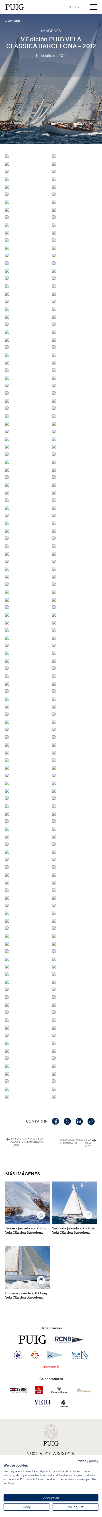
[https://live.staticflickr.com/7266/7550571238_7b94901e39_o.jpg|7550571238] (7, 1096)
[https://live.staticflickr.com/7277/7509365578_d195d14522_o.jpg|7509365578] (54, 920)
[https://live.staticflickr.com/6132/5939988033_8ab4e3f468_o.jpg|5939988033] (7, 561)
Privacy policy (87, 1461)
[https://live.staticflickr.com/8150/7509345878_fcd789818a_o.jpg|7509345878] (54, 668)
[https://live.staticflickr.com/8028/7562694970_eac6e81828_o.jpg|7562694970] (7, 339)
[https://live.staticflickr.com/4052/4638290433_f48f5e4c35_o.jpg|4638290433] (54, 844)
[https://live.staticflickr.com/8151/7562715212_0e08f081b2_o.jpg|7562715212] (7, 293)
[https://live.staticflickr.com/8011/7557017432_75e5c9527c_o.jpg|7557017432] (7, 1065)
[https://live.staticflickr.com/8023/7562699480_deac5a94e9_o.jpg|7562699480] (7, 324)
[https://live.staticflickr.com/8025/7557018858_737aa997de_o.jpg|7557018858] (54, 1042)
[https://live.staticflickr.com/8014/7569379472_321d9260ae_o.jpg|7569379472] (54, 155)
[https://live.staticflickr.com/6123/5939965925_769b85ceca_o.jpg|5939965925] (7, 584)
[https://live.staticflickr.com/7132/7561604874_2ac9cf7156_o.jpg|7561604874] (54, 606)
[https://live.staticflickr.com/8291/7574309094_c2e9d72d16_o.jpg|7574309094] (7, 186)
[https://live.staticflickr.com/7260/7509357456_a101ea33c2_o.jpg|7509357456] (54, 706)
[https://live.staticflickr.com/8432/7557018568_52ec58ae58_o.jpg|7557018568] (54, 1050)
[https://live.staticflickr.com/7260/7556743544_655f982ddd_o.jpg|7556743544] (7, 1042)
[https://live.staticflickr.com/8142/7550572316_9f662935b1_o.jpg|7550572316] (7, 1088)
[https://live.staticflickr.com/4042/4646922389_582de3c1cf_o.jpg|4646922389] (54, 499)
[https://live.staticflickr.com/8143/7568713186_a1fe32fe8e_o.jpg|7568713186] (7, 270)
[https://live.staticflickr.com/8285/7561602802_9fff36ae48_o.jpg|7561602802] (7, 591)
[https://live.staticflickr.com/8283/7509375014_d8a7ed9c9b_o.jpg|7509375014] (54, 966)
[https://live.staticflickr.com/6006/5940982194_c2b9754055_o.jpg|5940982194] (7, 553)
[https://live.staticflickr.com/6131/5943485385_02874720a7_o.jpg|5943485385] (54, 423)
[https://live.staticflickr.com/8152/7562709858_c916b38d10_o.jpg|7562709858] (7, 308)
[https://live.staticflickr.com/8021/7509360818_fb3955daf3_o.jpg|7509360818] (54, 889)
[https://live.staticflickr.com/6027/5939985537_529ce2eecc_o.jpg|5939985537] (54, 561)
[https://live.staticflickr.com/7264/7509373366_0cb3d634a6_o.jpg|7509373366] (54, 958)
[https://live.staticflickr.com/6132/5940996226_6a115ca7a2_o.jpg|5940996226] (7, 461)
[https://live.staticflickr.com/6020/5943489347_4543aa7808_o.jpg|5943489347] (54, 874)
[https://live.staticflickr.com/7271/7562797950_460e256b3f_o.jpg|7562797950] (7, 369)
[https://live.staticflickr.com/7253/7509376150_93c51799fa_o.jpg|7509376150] (54, 973)
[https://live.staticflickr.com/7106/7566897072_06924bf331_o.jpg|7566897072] (54, 400)
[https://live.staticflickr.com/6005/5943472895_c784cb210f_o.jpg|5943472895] (7, 446)
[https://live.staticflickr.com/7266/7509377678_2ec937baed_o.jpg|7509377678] (54, 981)
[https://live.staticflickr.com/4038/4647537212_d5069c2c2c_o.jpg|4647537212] (7, 499)
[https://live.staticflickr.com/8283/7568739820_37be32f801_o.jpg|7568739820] (7, 285)
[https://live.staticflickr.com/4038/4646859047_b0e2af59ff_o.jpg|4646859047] (7, 798)
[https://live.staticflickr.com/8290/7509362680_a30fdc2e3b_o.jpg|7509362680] (7, 905)
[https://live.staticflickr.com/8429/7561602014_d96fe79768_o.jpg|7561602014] (54, 599)
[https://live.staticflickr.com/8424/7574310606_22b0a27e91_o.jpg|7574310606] (54, 178)
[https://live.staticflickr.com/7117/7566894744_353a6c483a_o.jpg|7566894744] (7, 408)
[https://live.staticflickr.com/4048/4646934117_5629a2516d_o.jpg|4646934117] (7, 484)
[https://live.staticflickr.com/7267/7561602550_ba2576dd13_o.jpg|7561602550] (54, 591)
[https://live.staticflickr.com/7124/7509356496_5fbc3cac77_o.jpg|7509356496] (7, 706)
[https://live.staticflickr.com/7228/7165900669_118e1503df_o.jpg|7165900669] (7, 866)
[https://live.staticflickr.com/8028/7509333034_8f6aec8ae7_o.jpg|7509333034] (7, 645)
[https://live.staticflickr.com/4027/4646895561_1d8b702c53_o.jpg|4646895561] (54, 744)
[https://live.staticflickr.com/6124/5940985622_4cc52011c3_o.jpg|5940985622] (54, 469)
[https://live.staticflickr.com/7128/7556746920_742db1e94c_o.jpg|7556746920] (54, 996)
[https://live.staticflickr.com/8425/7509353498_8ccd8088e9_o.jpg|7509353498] (7, 698)
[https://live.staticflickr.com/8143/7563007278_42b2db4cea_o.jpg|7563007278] (54, 354)
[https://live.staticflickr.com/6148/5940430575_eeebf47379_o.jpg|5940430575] (54, 461)
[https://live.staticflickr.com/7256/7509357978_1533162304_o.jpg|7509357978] (7, 714)
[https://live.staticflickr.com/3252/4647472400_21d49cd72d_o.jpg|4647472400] (54, 798)
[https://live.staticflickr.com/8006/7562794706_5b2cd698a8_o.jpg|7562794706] (7, 362)
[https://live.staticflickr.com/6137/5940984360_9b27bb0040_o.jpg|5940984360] (54, 476)
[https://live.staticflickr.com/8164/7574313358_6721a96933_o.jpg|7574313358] (7, 178)
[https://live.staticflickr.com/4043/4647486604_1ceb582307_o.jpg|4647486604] (7, 782)
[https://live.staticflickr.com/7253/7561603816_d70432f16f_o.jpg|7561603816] (54, 415)
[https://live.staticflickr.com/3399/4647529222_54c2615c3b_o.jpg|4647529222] (7, 492)
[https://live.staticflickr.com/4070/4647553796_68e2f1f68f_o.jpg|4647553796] (54, 530)
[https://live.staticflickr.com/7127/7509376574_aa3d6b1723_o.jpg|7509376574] (7, 981)
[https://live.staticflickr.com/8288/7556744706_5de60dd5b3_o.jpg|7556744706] (54, 1027)
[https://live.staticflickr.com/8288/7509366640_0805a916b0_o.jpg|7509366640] (7, 928)
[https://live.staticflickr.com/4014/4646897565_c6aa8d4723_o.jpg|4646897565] (7, 744)
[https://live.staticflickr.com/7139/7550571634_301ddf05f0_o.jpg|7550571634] (54, 1088)
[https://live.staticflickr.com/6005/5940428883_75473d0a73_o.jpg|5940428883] (7, 469)
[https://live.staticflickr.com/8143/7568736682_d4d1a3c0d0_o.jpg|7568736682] (54, 270)
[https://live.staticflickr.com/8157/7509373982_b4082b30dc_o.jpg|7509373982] (7, 966)
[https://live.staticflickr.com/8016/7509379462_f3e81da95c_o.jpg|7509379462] (54, 989)
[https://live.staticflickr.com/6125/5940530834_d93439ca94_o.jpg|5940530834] (7, 568)
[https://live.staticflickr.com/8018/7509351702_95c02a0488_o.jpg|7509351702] (54, 690)
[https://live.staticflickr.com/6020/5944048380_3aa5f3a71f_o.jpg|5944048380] (54, 866)
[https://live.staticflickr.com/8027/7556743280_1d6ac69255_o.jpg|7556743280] (7, 1050)
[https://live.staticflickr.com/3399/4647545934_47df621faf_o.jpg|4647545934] (54, 515)
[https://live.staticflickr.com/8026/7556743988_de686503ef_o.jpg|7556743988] (54, 1035)
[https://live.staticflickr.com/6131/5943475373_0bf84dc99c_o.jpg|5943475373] (54, 438)
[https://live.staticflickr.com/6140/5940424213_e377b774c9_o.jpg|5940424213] (7, 545)
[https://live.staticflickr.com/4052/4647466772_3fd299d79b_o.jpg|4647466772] (54, 805)
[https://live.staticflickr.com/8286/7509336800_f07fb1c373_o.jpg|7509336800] (54, 652)
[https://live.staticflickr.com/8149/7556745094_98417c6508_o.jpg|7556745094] (54, 1019)
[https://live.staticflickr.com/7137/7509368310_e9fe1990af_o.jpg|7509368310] (54, 935)
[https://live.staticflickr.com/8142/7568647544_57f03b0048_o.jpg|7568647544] (54, 224)
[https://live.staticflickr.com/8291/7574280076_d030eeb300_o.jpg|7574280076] (7, 216)
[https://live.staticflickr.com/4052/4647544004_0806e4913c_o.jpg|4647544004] (7, 515)
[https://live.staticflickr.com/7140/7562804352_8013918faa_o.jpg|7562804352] (54, 377)
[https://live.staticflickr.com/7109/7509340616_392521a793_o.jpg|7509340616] (54, 660)
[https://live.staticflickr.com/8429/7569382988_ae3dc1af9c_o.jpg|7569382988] (7, 155)
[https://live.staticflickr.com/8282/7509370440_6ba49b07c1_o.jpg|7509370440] (54, 950)
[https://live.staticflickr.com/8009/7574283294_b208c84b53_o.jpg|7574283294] (7, 209)
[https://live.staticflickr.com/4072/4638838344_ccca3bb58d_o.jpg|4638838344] (54, 859)
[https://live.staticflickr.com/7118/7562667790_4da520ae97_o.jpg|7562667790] (54, 629)
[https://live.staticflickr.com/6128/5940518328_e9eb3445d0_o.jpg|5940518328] (7, 423)
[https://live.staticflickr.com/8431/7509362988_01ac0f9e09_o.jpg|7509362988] (54, 905)
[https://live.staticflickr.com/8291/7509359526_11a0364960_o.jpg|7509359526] (54, 721)
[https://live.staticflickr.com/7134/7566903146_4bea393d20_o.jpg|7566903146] (54, 392)
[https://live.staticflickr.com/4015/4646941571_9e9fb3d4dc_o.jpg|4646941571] (7, 538)
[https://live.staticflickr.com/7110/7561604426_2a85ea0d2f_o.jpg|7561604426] (54, 408)
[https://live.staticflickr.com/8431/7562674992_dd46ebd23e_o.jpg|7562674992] (54, 614)
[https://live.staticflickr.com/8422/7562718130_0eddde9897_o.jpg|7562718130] (54, 285)
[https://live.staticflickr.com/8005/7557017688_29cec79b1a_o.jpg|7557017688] (54, 1058)
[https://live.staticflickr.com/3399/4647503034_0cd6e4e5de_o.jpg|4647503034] (7, 759)
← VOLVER (12, 21)
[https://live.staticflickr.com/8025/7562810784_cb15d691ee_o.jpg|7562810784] (7, 392)
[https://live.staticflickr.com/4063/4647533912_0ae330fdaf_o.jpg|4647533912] (54, 492)
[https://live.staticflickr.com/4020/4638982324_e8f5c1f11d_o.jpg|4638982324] (54, 828)
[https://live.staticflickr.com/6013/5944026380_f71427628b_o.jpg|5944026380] (54, 446)
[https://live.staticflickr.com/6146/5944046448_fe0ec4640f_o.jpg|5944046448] (7, 874)
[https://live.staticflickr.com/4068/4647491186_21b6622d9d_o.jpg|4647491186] (7, 775)
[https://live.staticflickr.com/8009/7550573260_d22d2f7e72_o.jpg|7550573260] (54, 1073)
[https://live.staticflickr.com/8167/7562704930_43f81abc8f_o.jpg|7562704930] (7, 316)
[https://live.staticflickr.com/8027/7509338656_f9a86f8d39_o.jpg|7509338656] (7, 660)
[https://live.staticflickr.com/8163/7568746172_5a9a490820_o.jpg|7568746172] (7, 278)
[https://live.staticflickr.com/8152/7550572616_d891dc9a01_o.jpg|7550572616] (54, 1080)
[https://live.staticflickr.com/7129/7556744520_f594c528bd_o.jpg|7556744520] (7, 1027)
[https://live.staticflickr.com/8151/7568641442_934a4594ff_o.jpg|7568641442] (54, 232)
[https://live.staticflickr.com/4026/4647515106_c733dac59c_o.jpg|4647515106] (54, 736)
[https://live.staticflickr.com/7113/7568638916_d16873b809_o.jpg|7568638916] (7, 239)
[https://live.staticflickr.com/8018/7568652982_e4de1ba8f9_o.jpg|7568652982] (54, 239)
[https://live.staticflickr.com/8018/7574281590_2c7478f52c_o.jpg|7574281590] (54, 209)
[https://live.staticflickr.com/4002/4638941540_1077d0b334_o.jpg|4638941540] (7, 836)
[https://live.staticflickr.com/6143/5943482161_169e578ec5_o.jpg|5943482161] (7, 431)
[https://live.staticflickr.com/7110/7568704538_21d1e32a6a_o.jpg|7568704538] (7, 262)
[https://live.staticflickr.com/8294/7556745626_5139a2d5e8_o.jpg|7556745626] (54, 1012)
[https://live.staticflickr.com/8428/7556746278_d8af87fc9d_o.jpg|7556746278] (54, 1004)
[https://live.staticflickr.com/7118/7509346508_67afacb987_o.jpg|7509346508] (54, 675)
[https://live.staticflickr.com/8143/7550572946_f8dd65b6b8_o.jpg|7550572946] (7, 1080)
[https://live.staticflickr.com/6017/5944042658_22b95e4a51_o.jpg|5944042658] (7, 882)
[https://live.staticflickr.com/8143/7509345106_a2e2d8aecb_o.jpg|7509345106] (7, 675)
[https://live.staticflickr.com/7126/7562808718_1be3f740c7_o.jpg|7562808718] (54, 385)
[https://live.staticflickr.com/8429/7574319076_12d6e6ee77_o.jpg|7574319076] (54, 163)
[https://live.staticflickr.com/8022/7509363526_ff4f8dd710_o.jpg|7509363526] (7, 912)
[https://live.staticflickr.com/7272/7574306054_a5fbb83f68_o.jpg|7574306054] (7, 194)
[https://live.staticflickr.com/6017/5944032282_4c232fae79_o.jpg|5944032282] (7, 438)
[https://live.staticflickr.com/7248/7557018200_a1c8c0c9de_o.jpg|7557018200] (7, 1058)
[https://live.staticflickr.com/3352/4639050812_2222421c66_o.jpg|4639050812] (7, 813)
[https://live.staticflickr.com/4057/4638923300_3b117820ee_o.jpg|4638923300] (7, 844)
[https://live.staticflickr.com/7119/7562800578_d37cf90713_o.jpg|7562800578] (54, 369)
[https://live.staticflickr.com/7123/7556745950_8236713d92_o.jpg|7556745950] (7, 1012)
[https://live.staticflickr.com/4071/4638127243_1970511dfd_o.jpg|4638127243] (54, 836)
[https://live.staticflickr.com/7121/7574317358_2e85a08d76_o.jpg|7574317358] (7, 171)
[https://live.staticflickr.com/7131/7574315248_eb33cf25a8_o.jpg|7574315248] (54, 171)
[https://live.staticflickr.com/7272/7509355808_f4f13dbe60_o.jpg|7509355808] (54, 698)
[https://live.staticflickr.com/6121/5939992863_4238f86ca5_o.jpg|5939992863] (54, 545)
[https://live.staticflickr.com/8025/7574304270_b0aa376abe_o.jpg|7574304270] (54, 194)
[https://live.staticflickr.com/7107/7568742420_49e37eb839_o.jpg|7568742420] (54, 278)
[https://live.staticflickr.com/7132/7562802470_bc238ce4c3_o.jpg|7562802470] (7, 377)
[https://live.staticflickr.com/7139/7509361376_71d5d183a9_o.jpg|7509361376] (7, 897)
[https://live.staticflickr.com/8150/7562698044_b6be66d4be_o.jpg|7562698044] (7, 331)
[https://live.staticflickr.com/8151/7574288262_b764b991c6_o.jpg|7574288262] (7, 201)
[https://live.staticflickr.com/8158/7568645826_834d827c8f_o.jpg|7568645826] (7, 232)
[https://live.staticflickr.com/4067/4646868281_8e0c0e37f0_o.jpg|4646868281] (54, 782)
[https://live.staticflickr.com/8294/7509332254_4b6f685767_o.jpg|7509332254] (54, 637)
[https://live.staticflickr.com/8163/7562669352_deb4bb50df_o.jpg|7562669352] (7, 629)
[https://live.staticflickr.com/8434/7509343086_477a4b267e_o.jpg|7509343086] (7, 668)
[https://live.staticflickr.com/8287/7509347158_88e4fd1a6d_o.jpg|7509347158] (7, 683)
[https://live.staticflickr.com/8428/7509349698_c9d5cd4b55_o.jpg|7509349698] (7, 690)
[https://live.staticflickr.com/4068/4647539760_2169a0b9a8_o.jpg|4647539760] (54, 507)
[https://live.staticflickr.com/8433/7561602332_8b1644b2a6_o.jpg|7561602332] (7, 599)
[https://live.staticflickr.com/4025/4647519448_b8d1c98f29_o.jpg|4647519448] (54, 729)
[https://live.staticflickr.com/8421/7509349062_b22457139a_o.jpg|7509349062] (54, 683)
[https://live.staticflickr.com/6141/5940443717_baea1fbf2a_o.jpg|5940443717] (54, 454)
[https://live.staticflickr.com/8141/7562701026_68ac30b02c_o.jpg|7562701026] (54, 324)
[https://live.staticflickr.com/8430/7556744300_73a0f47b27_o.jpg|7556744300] (7, 1035)
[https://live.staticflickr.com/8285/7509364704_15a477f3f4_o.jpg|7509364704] (7, 920)
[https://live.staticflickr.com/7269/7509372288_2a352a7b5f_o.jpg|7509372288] (7, 958)
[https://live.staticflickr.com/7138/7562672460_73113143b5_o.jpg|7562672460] (7, 622)
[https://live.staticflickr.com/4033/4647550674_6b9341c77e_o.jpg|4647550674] (54, 522)
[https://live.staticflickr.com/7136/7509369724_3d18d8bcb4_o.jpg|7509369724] (54, 943)
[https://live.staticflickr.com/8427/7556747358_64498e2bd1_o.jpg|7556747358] (7, 996)
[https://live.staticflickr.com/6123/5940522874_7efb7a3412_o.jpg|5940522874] (54, 576)
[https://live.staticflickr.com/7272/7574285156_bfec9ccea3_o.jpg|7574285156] (54, 201)
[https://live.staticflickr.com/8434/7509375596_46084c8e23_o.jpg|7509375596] (7, 973)
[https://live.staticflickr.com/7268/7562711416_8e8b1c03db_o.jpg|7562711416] (7, 301)
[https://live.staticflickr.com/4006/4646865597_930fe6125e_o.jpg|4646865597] (7, 790)
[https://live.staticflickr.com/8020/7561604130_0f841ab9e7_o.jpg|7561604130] (7, 415)
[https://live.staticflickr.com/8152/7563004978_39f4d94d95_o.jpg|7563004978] (7, 354)
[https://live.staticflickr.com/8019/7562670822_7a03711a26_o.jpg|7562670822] (54, 622)
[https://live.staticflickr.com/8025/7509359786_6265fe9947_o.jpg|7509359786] (54, 882)
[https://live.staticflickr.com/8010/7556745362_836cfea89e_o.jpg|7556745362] (7, 1019)
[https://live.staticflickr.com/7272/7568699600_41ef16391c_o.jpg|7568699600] (54, 262)
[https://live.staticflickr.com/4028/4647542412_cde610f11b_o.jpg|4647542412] (7, 507)
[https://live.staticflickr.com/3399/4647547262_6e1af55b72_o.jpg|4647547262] (7, 522)
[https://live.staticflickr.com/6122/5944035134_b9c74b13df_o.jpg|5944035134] (54, 431)
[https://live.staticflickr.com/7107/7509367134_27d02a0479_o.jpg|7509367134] (54, 928)
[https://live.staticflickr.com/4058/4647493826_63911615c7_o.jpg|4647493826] (54, 767)
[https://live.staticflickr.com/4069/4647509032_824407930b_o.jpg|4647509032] (7, 752)
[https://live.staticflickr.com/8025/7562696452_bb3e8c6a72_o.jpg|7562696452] (54, 331)
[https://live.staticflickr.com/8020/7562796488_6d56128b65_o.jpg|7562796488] (54, 362)
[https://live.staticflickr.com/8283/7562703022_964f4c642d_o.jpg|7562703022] (54, 316)
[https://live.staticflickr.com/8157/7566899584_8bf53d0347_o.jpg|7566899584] (7, 400)
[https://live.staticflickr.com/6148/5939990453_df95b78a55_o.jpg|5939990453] (54, 553)
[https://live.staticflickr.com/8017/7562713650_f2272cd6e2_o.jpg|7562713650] (54, 293)
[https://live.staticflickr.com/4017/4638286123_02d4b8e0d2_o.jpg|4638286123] (7, 851)
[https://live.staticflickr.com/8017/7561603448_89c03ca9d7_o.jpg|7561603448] (7, 606)
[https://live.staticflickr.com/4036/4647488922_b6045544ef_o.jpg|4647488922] (54, 775)
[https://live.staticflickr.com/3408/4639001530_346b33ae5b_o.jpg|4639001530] (7, 828)
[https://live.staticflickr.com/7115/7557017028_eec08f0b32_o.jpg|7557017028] (54, 1065)
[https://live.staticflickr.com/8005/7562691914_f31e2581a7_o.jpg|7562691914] (7, 346)
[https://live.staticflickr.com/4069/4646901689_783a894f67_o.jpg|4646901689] (7, 736)
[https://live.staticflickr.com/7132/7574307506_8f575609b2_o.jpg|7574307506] (54, 186)
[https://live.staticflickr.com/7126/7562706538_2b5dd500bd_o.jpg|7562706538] (54, 308)
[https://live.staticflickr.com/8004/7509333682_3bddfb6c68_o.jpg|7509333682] (54, 645)
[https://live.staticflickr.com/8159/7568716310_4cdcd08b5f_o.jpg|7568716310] (54, 255)
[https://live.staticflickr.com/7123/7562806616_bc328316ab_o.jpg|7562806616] (7, 385)
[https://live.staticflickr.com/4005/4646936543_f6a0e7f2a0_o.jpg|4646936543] (7, 530)
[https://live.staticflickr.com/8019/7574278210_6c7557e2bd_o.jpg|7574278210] (54, 216)
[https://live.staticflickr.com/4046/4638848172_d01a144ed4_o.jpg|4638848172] (7, 859)
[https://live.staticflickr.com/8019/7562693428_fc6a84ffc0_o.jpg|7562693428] (54, 339)
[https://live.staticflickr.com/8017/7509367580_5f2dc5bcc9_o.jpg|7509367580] (7, 935)
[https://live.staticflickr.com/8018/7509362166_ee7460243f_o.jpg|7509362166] (54, 897)
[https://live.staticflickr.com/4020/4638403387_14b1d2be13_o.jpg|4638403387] (54, 820)
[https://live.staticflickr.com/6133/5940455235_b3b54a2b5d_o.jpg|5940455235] (7, 454)
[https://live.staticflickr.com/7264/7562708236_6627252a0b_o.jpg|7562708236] (54, 301)
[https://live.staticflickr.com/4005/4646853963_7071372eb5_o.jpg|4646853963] (7, 805)
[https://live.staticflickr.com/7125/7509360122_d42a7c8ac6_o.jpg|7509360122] (7, 889)
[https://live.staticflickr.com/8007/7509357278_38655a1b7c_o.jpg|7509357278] (7, 637)
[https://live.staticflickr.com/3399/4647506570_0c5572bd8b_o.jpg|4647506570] (54, 752)
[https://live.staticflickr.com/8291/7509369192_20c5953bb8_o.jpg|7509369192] (7, 943)
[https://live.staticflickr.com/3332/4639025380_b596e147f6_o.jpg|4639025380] (7, 820)
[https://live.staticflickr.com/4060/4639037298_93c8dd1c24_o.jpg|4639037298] (54, 813)
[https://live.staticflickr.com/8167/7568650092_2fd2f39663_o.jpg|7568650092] (7, 224)
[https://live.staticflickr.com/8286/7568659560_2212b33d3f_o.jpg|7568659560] (7, 247)
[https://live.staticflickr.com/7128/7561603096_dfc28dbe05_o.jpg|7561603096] (54, 584)
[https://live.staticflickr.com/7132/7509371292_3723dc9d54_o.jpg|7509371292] (7, 950)
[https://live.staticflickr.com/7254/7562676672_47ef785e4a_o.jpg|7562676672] (7, 614)
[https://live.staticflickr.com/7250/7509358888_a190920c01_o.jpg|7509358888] (7, 721)
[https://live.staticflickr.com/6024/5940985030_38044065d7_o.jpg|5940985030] (7, 476)
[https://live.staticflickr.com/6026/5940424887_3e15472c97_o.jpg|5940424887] (54, 538)
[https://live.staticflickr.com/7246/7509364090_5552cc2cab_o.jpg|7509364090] (54, 912)
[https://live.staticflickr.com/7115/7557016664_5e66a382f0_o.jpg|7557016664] (7, 1073)
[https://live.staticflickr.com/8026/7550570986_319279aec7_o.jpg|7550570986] (54, 1096)
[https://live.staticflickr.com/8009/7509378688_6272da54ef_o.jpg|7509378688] (7, 989)
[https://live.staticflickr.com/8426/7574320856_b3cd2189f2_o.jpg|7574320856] (7, 163)
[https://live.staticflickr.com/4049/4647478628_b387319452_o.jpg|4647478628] (54, 790)
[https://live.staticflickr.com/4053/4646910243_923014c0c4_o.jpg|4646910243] (54, 484)
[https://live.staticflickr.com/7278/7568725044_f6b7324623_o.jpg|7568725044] (54, 247)
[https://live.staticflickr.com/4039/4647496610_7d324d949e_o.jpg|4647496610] (7, 767)
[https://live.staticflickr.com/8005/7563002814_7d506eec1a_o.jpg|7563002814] (54, 346)
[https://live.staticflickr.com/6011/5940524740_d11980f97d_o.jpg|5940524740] (7, 576)
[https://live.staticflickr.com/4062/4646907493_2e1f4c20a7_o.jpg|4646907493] (7, 729)
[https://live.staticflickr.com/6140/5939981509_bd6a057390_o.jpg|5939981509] (54, 568)
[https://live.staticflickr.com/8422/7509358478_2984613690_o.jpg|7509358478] (54, 714)
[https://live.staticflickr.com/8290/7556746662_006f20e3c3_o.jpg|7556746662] (7, 1004)
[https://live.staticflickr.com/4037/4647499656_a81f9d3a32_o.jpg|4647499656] (54, 759)
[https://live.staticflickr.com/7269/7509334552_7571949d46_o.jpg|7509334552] (7, 652)
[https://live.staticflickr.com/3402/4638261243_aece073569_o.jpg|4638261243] (54, 851)
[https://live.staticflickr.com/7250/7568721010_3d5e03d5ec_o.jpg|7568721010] (7, 255)
